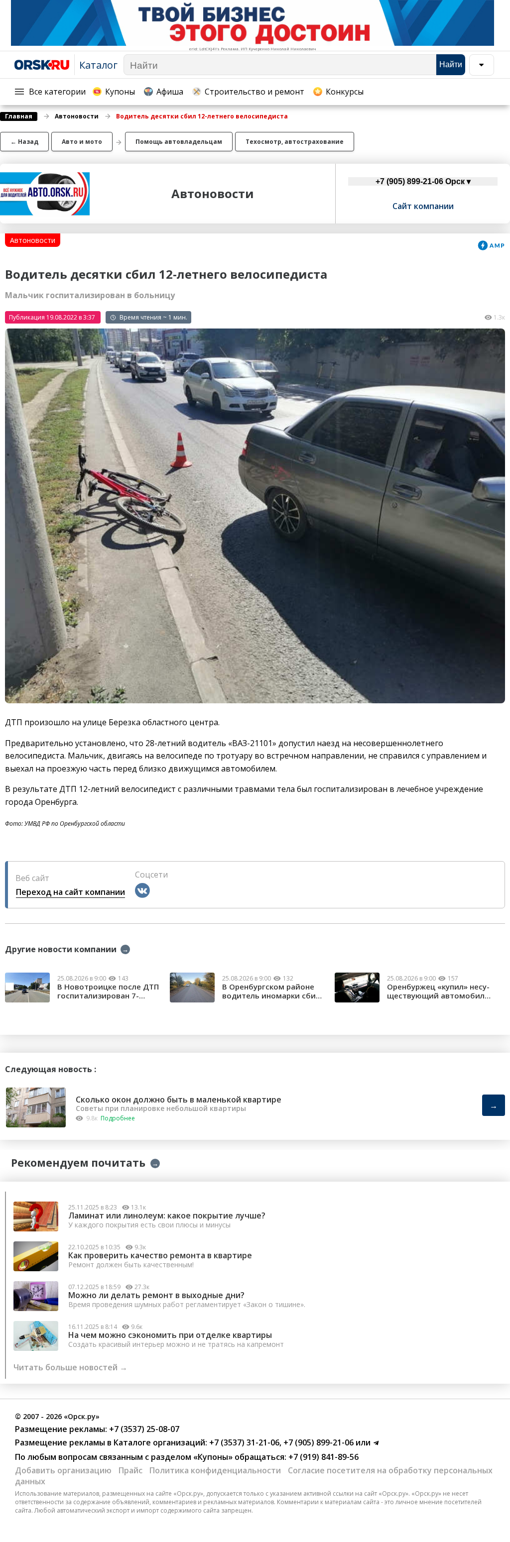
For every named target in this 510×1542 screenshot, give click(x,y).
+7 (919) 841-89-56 (322, 1456)
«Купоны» (213, 1456)
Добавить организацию (63, 1470)
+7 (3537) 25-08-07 (143, 1429)
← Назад (24, 141)
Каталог (98, 65)
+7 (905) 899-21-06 (317, 1442)
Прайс (130, 1470)
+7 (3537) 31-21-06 (243, 1442)
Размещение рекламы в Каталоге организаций (110, 1442)
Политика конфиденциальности (215, 1470)
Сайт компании (423, 206)
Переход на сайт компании (70, 891)
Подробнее (118, 1118)
